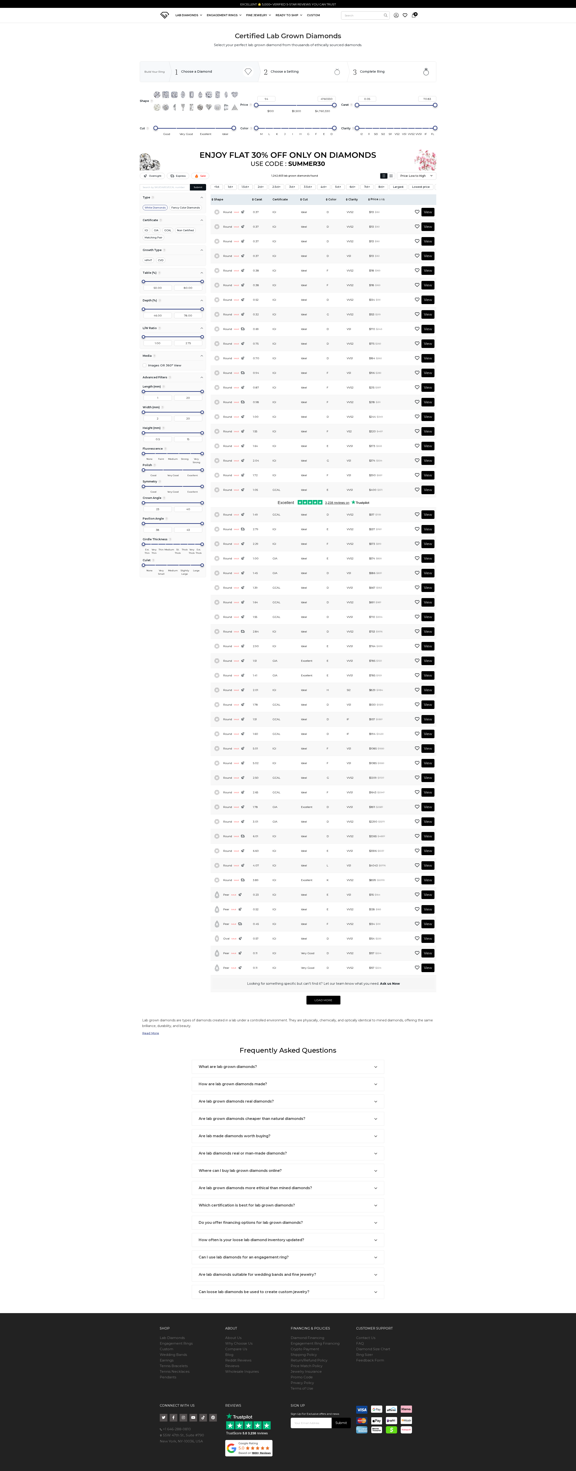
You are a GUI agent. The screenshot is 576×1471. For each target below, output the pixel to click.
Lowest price (421, 186)
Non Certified (185, 230)
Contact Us (365, 1338)
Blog (229, 1354)
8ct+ (381, 186)
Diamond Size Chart (373, 1349)
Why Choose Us (238, 1343)
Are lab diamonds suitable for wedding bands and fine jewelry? (257, 1274)
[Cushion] (174, 94)
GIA (156, 230)
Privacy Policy (302, 1383)
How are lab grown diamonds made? (233, 1084)
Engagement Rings (176, 1343)
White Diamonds (155, 207)
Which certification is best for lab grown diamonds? (247, 1205)
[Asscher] (208, 94)
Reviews (232, 1366)
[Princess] (165, 94)
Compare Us (236, 1349)
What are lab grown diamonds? (228, 1067)
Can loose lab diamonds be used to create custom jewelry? (254, 1292)
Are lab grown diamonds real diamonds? (236, 1101)
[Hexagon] (200, 107)
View (428, 212)
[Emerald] (191, 94)
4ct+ (324, 186)
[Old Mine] (217, 107)
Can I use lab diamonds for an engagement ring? (244, 1257)
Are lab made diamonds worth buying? (234, 1136)
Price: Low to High (413, 175)
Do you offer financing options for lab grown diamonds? (251, 1222)
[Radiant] (217, 94)
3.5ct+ (308, 186)
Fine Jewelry (257, 15)
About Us (233, 1338)
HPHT (148, 260)
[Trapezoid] (226, 107)
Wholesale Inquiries (242, 1371)
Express (181, 175)
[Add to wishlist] (417, 212)
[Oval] (183, 94)
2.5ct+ (276, 186)
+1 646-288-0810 (330, 4)
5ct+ (338, 186)
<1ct (216, 186)
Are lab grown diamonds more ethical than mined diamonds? (255, 1188)
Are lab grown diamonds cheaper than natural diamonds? (252, 1119)
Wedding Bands (173, 1354)
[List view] (383, 176)
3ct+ (292, 186)
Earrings (166, 1360)
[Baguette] (191, 107)
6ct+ (353, 186)
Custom (166, 1349)
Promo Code (302, 1377)
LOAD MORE (323, 1000)
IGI (146, 230)
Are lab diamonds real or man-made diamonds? (243, 1153)
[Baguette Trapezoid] (183, 107)
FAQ (360, 1343)
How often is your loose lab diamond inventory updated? (251, 1240)
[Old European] (165, 107)
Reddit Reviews (238, 1360)
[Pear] (200, 94)
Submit (198, 187)
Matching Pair (153, 237)
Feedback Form (370, 1360)
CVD (160, 260)
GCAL (167, 230)
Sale (203, 175)
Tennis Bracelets (174, 1366)
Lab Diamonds (187, 15)
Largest (398, 186)
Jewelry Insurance (306, 1371)
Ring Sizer (364, 1354)
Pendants (168, 1377)
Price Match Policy (306, 1366)
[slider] (256, 105)
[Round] (157, 94)
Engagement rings (222, 15)
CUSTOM (313, 15)
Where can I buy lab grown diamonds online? (240, 1170)
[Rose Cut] (157, 107)
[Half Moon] (174, 107)
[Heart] (234, 94)
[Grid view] (391, 176)
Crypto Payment (305, 1349)
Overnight (155, 175)
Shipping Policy (304, 1354)
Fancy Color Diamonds (185, 207)
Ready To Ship (287, 15)
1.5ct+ (245, 186)
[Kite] (208, 107)
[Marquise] (226, 94)
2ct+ (261, 186)
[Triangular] (234, 107)
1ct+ (230, 186)
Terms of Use (302, 1388)
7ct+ (367, 186)
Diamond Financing (307, 1338)
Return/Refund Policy (309, 1360)
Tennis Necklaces (174, 1371)
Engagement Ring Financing (315, 1343)
